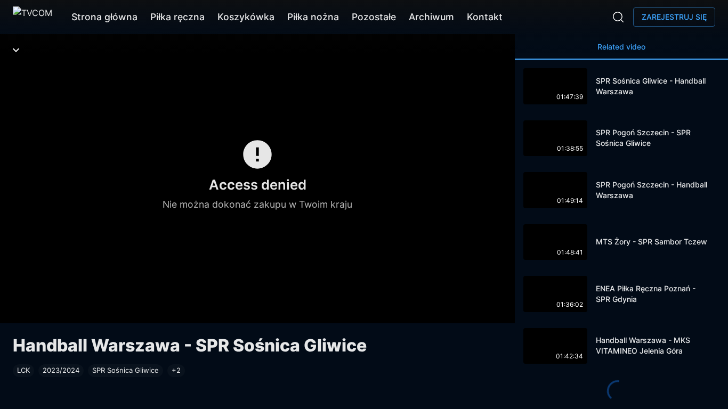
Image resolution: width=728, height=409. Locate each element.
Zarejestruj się (674, 16)
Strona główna (104, 16)
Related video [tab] (621, 46)
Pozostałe (374, 16)
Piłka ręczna (177, 16)
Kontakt (485, 16)
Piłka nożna (313, 16)
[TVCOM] (32, 17)
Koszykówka (245, 16)
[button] (176, 370)
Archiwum (431, 16)
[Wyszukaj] (618, 17)
